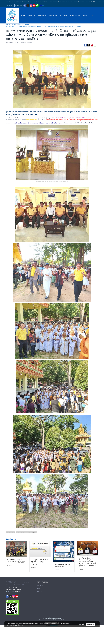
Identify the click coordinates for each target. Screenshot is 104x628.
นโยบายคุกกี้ (20, 625)
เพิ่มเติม (85, 15)
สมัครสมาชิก (18, 5)
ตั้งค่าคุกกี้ (81, 624)
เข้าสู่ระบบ (10, 5)
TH (43, 5)
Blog (38, 588)
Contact (39, 591)
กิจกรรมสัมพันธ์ (42, 15)
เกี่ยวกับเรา (31, 15)
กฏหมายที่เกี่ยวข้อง (75, 15)
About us (40, 585)
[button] (92, 15)
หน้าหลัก (23, 15)
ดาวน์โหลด (63, 15)
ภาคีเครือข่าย (52, 15)
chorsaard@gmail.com (15, 591)
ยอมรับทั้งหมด (90, 624)
